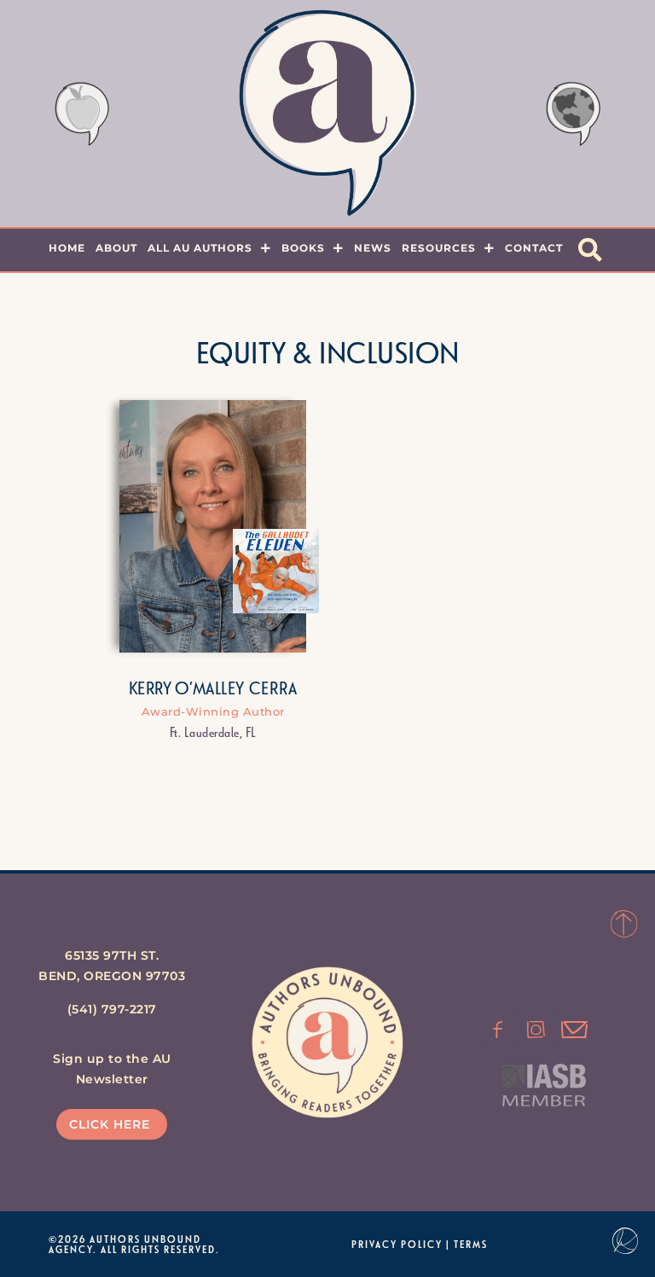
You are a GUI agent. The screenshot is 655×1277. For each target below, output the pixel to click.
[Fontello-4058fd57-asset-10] (576, 1030)
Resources (439, 247)
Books (303, 247)
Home (67, 247)
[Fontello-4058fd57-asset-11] (498, 1030)
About (116, 247)
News (372, 247)
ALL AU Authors (200, 247)
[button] (590, 250)
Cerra (273, 687)
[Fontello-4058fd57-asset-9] (536, 1030)
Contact (534, 247)
